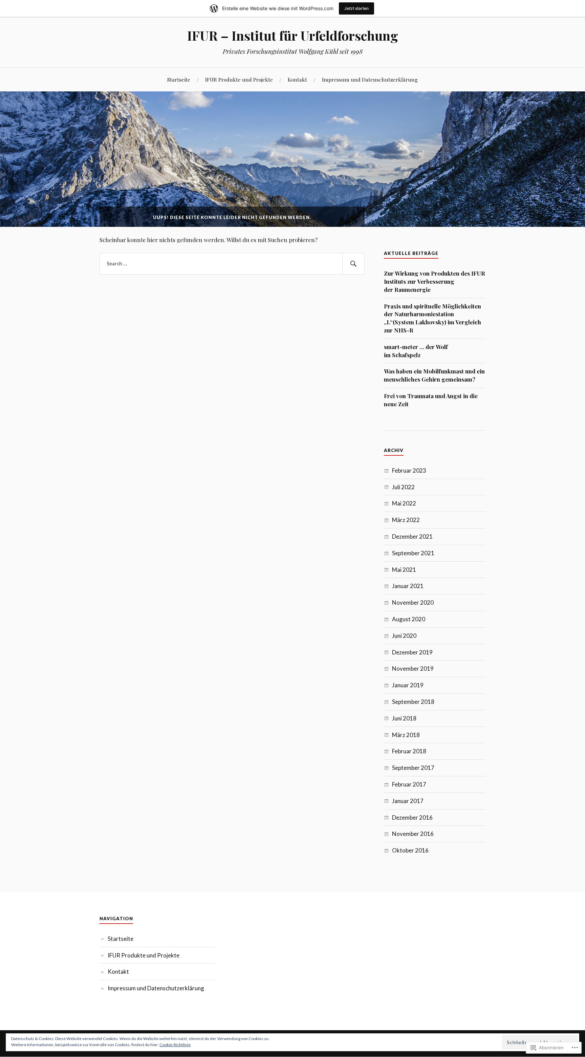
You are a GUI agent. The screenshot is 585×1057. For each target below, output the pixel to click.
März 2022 (406, 519)
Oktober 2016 (410, 850)
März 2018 (406, 734)
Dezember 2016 (412, 817)
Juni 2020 (404, 635)
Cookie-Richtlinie (175, 1044)
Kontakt (297, 79)
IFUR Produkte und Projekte (239, 79)
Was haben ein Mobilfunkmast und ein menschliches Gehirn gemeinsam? (434, 375)
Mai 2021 (404, 569)
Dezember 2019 (412, 652)
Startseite (178, 79)
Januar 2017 (408, 800)
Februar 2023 (409, 470)
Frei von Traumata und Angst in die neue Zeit (431, 400)
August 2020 (408, 619)
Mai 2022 (404, 503)
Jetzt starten (356, 8)
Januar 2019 (408, 685)
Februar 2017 (409, 784)
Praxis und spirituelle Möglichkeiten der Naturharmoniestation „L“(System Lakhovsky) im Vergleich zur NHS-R (432, 318)
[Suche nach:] (232, 264)
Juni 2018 (404, 718)
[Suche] (353, 264)
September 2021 (413, 553)
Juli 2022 (403, 487)
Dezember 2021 (412, 536)
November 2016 (413, 833)
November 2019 (413, 668)
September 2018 (413, 701)
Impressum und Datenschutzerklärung (370, 79)
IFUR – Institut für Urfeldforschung (292, 35)
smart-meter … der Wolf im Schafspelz (416, 351)
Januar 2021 (408, 585)
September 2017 (413, 767)
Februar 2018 (409, 751)
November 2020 (413, 602)
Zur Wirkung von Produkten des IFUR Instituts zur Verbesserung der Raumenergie (434, 281)
